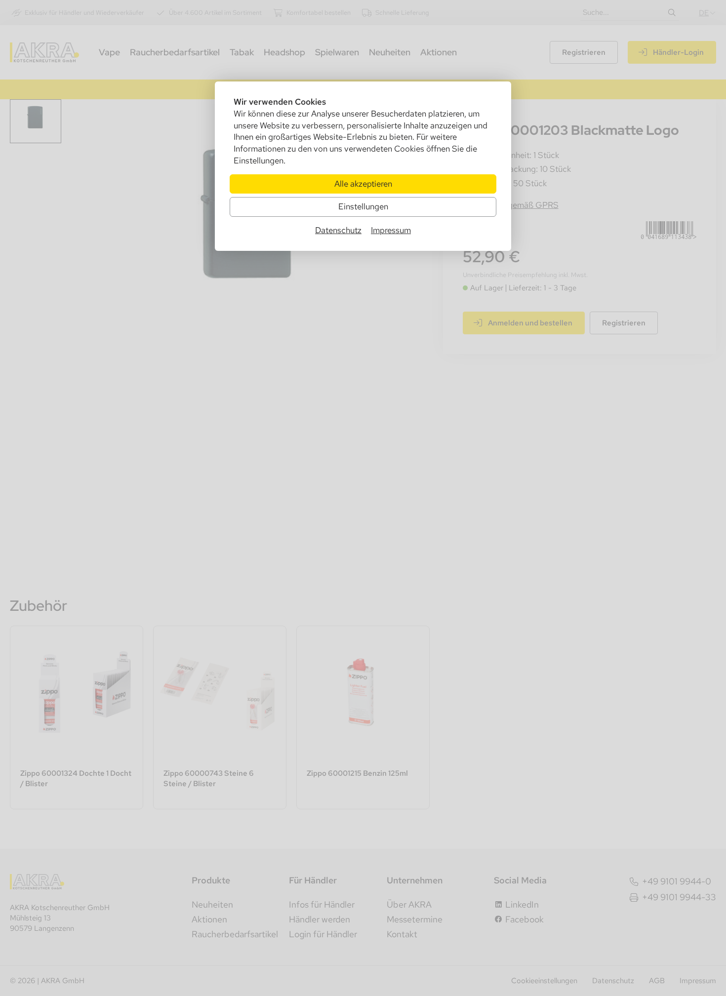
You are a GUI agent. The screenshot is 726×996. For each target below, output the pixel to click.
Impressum (391, 230)
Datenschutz (338, 230)
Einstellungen (363, 206)
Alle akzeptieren (363, 183)
